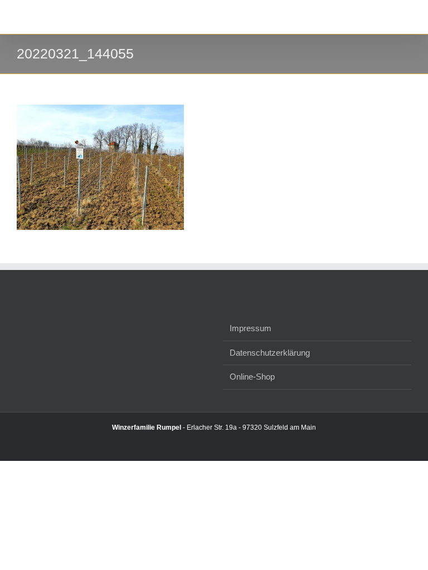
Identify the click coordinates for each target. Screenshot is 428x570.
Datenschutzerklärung (270, 352)
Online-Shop (252, 376)
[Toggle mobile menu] (406, 17)
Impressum (250, 328)
